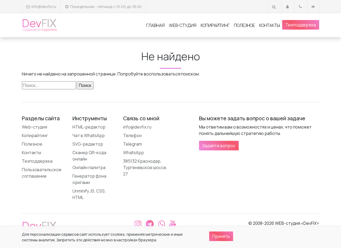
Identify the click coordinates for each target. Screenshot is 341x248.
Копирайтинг (215, 25)
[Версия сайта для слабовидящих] (313, 6)
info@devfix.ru (43, 6)
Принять (221, 236)
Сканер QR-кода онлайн (89, 156)
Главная (155, 25)
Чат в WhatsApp (88, 135)
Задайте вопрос (219, 146)
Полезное (244, 25)
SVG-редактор (87, 144)
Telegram (132, 144)
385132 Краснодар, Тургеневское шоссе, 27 (145, 167)
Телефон (132, 135)
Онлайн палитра (88, 167)
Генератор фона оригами (89, 179)
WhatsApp (133, 152)
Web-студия (182, 25)
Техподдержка (300, 25)
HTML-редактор (88, 127)
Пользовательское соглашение (42, 173)
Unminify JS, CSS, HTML (89, 194)
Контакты (269, 25)
